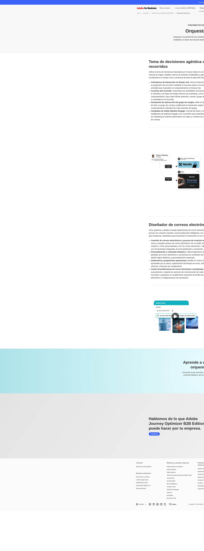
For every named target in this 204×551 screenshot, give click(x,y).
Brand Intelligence (172, 484)
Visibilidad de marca (142, 482)
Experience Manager (173, 489)
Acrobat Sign (170, 478)
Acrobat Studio (171, 481)
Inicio (138, 13)
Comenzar (154, 434)
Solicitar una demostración (143, 466)
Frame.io (169, 492)
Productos (146, 13)
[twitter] (157, 504)
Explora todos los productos (175, 466)
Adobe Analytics (171, 469)
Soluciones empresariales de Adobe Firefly (179, 475)
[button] (175, 316)
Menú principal (164, 8)
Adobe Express (171, 472)
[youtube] (165, 504)
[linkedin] (161, 504)
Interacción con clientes (143, 477)
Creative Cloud (171, 486)
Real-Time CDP (171, 498)
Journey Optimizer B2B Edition (185, 8)
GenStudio (170, 495)
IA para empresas (141, 488)
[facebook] (150, 504)
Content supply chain (142, 480)
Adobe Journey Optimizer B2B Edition (163, 13)
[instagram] (154, 504)
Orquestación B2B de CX (143, 485)
